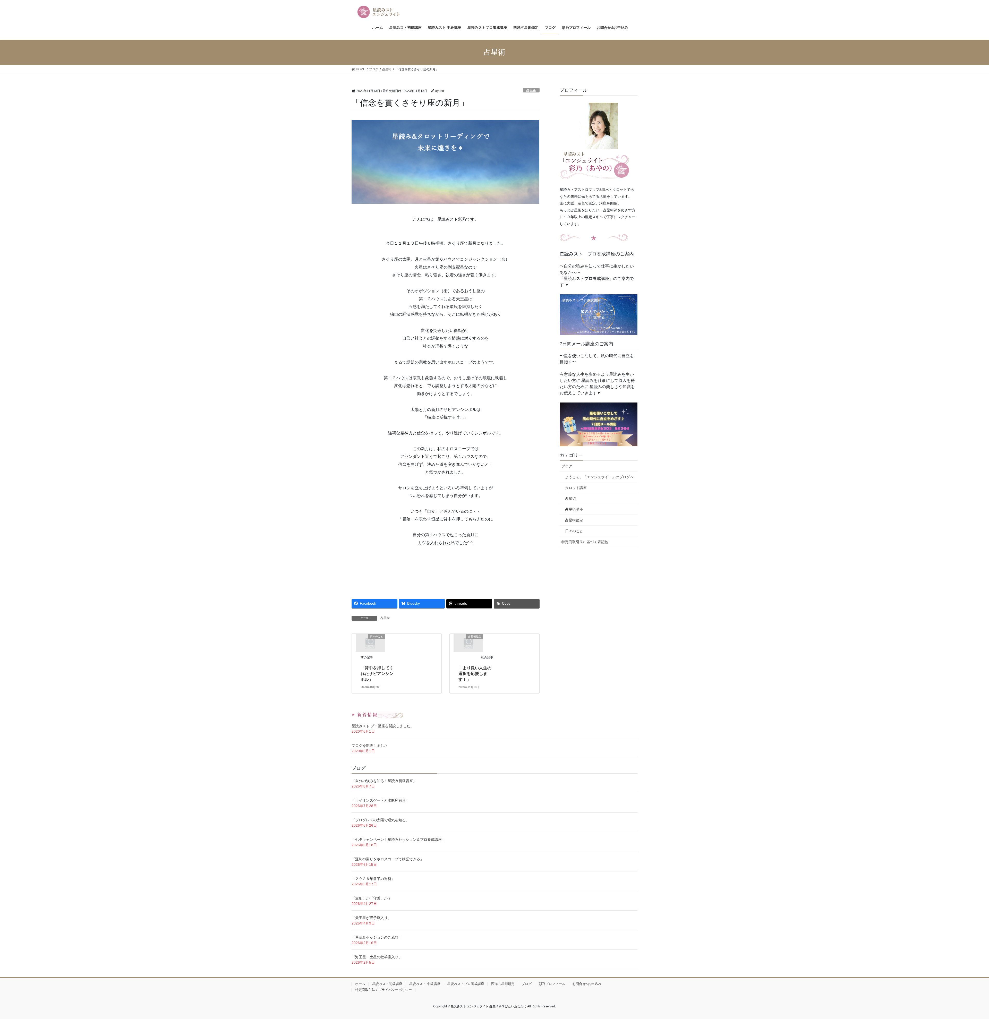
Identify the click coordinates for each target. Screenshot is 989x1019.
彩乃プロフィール (552, 984)
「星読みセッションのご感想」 (377, 937)
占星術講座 (574, 509)
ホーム (360, 984)
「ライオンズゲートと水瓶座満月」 (380, 800)
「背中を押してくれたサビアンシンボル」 (377, 674)
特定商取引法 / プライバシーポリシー (383, 990)
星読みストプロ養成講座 (465, 984)
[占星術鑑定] (468, 642)
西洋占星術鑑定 (503, 984)
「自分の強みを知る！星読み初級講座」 (384, 781)
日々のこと (574, 531)
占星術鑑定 (574, 520)
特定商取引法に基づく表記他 (584, 542)
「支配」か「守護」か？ (371, 898)
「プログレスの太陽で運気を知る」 (380, 820)
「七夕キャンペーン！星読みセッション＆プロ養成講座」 (398, 839)
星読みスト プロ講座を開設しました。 (383, 726)
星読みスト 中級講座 (424, 984)
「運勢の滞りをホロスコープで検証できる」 (388, 859)
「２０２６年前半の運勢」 (373, 879)
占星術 (531, 90)
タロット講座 (576, 488)
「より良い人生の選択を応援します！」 (474, 674)
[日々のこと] (370, 642)
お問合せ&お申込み (586, 984)
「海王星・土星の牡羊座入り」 (377, 957)
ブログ (566, 466)
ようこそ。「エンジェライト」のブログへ (599, 477)
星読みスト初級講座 (387, 984)
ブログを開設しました (370, 745)
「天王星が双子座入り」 (371, 918)
